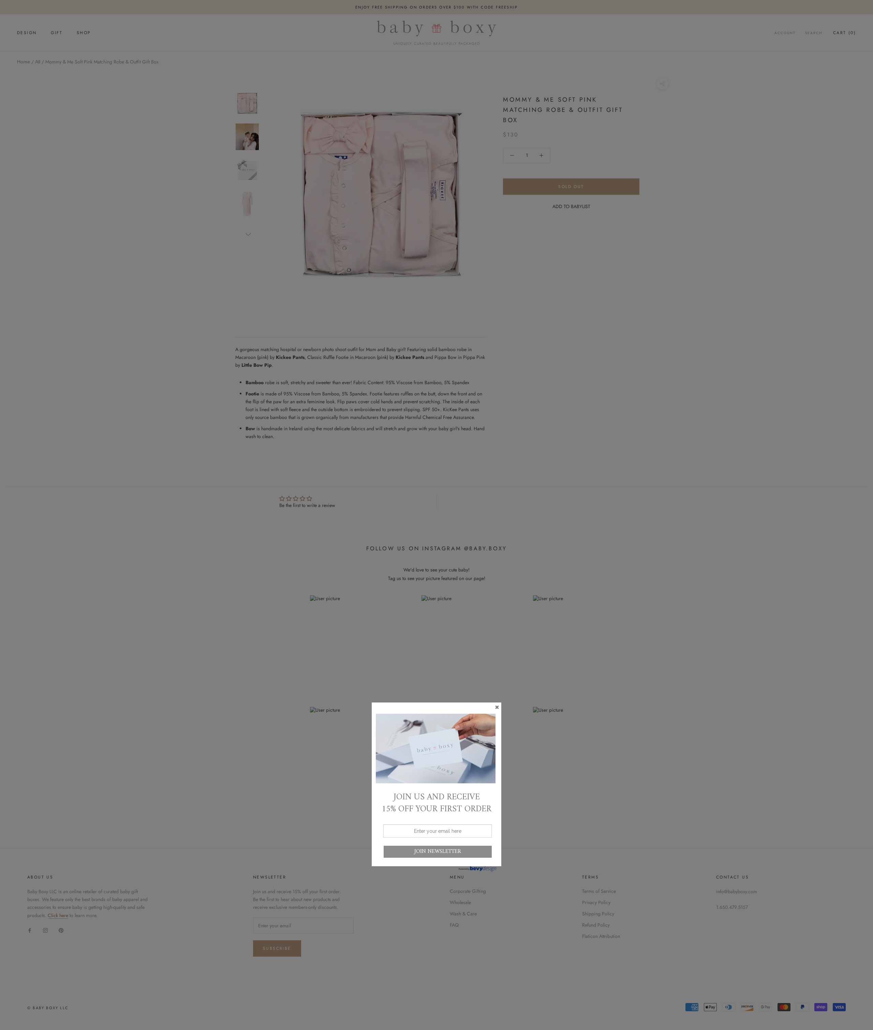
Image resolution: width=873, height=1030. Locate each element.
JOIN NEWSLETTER (437, 851)
